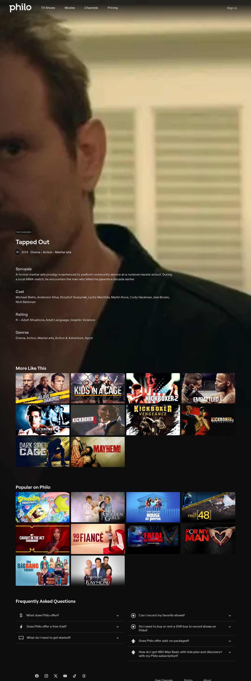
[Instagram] (46, 676)
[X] (55, 676)
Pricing (113, 8)
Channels (91, 8)
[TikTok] (74, 676)
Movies (70, 8)
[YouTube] (65, 676)
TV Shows (48, 8)
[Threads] (84, 676)
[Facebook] (37, 676)
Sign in (232, 8)
